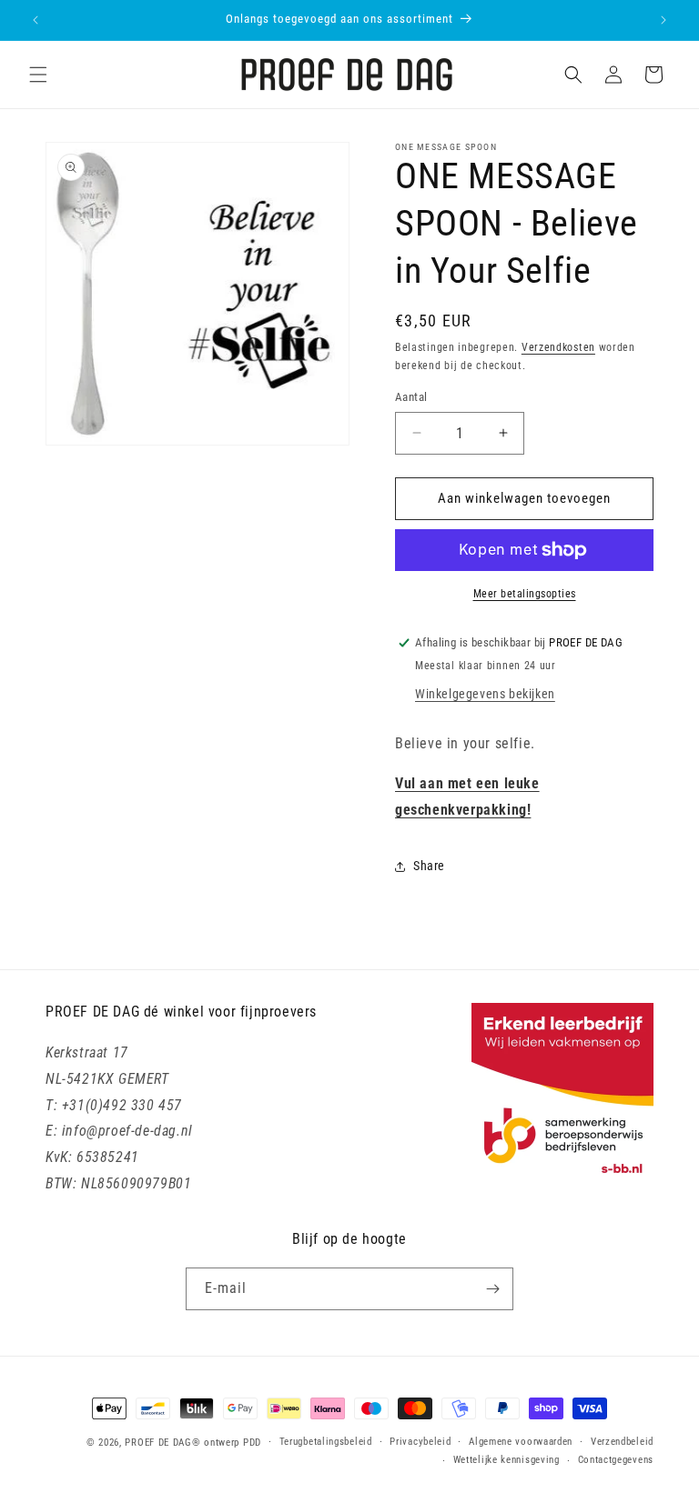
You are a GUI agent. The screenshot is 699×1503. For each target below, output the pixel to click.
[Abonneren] (492, 1289)
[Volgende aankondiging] (663, 20)
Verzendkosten (558, 347)
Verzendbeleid (622, 1442)
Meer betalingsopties (524, 593)
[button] (38, 75)
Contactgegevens (616, 1460)
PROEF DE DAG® (162, 1442)
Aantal (411, 397)
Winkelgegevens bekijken (485, 693)
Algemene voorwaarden (520, 1442)
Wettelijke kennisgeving (506, 1460)
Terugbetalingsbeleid (325, 1442)
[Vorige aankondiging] (35, 20)
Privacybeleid (420, 1442)
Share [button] (429, 865)
